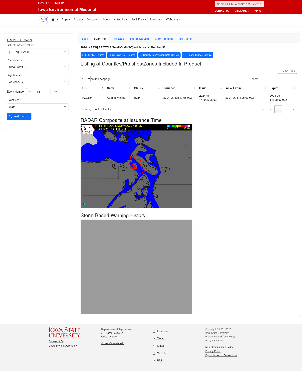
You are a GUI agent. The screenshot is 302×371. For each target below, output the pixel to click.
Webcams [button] (172, 19)
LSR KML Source (94, 55)
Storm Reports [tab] (164, 39)
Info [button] (105, 19)
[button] (55, 20)
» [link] (293, 109)
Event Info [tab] (100, 39)
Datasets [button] (92, 19)
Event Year (13, 100)
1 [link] (278, 109)
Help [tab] (85, 39)
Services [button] (155, 19)
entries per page (101, 79)
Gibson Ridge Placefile (199, 55)
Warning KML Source (123, 55)
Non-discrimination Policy (219, 347)
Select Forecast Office (20, 45)
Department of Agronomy (63, 345)
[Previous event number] (29, 91)
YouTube (161, 353)
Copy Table (288, 70)
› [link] (285, 109)
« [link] (263, 109)
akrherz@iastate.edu (112, 343)
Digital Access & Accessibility (221, 355)
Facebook (162, 331)
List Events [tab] (185, 39)
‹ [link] (270, 109)
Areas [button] (77, 19)
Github (160, 345)
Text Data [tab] (118, 39)
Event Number (16, 91)
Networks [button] (119, 19)
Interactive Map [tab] (139, 39)
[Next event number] (55, 91)
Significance (14, 75)
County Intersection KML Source (160, 55)
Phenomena (14, 60)
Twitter (160, 338)
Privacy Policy (213, 351)
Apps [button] (65, 19)
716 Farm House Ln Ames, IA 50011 (112, 334)
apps (258, 10)
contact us (222, 10)
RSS (159, 360)
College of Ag (56, 341)
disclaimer (242, 10)
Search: (254, 79)
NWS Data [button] (137, 19)
